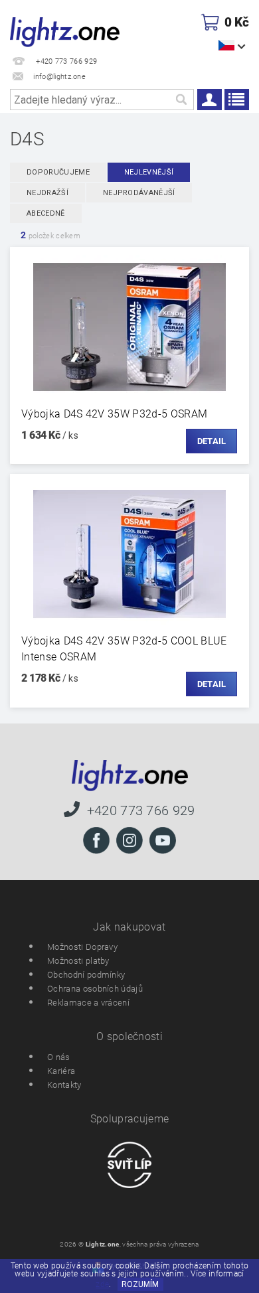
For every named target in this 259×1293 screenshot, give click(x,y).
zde (102, 1284)
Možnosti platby (78, 961)
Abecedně (46, 213)
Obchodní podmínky (86, 975)
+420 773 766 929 (141, 809)
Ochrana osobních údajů (95, 989)
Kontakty (64, 1085)
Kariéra (61, 1071)
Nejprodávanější (139, 193)
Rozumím (140, 1284)
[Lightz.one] (65, 30)
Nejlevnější (149, 172)
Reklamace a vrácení (88, 1003)
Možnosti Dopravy (82, 947)
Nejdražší (47, 193)
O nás (58, 1057)
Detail (211, 441)
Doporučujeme (58, 172)
